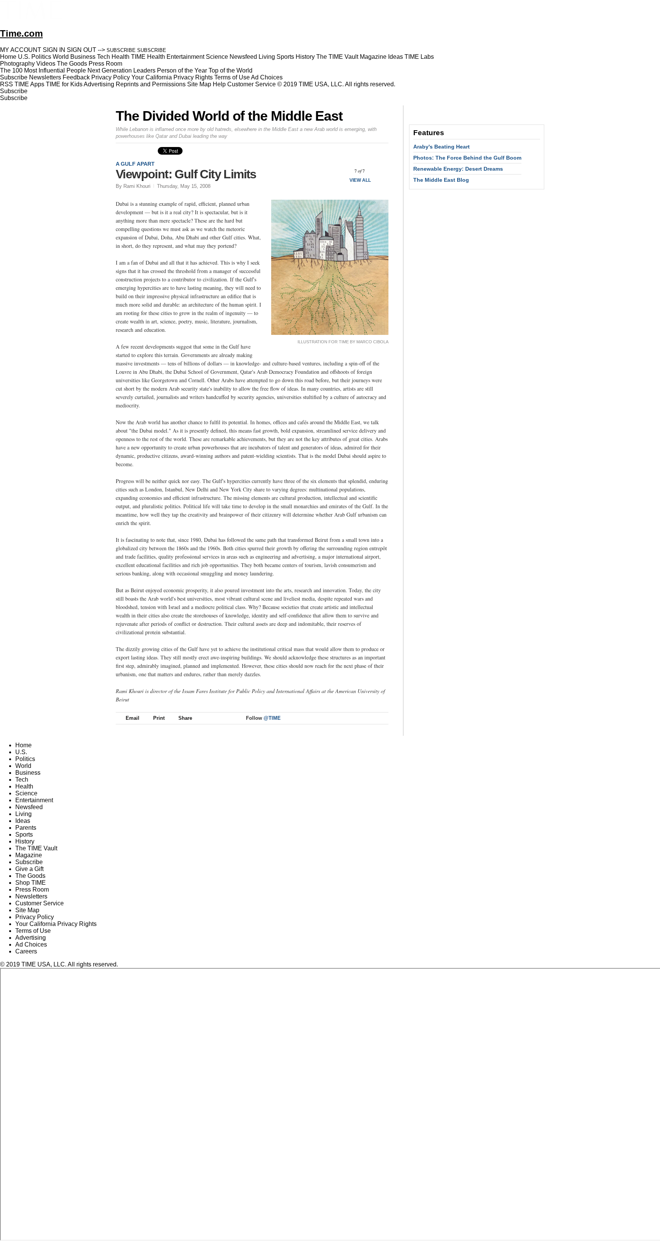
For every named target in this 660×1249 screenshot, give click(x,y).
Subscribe (14, 77)
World (23, 766)
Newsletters (45, 77)
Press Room (32, 889)
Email (132, 718)
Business (27, 772)
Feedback (76, 77)
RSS (6, 84)
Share (185, 718)
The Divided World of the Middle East (229, 116)
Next (379, 170)
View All (360, 180)
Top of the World (230, 70)
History (24, 841)
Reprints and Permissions (151, 84)
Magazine (28, 855)
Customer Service (251, 84)
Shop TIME (30, 882)
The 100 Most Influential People (43, 70)
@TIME (272, 718)
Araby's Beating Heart (441, 147)
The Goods (30, 876)
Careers (26, 951)
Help (219, 84)
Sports (24, 834)
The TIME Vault (36, 848)
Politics (25, 759)
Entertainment (34, 800)
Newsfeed (29, 807)
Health (24, 786)
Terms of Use (232, 77)
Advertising (99, 84)
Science (26, 793)
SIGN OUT (81, 50)
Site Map (199, 84)
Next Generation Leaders (121, 70)
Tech (21, 779)
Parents (25, 827)
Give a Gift (29, 869)
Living (23, 814)
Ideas (22, 821)
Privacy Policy (110, 77)
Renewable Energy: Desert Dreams (458, 169)
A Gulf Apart (135, 164)
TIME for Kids (64, 84)
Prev (339, 170)
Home (23, 745)
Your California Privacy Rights (172, 77)
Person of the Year (182, 70)
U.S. (21, 752)
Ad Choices (267, 77)
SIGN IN (54, 50)
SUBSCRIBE (121, 50)
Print (159, 718)
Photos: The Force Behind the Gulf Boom (467, 158)
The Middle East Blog (441, 180)
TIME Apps (29, 84)
